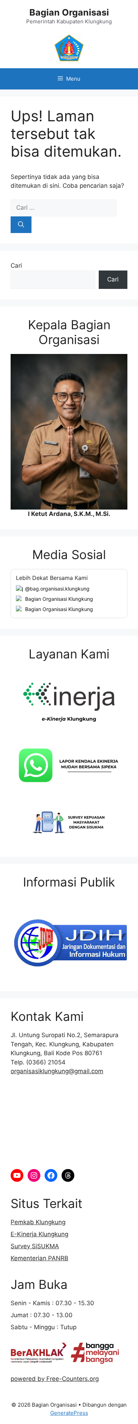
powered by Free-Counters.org (55, 1378)
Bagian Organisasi (69, 12)
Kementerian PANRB (39, 1258)
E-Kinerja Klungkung (39, 1234)
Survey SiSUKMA (35, 1246)
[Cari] (21, 224)
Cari (16, 265)
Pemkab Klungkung (38, 1222)
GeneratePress (69, 1413)
